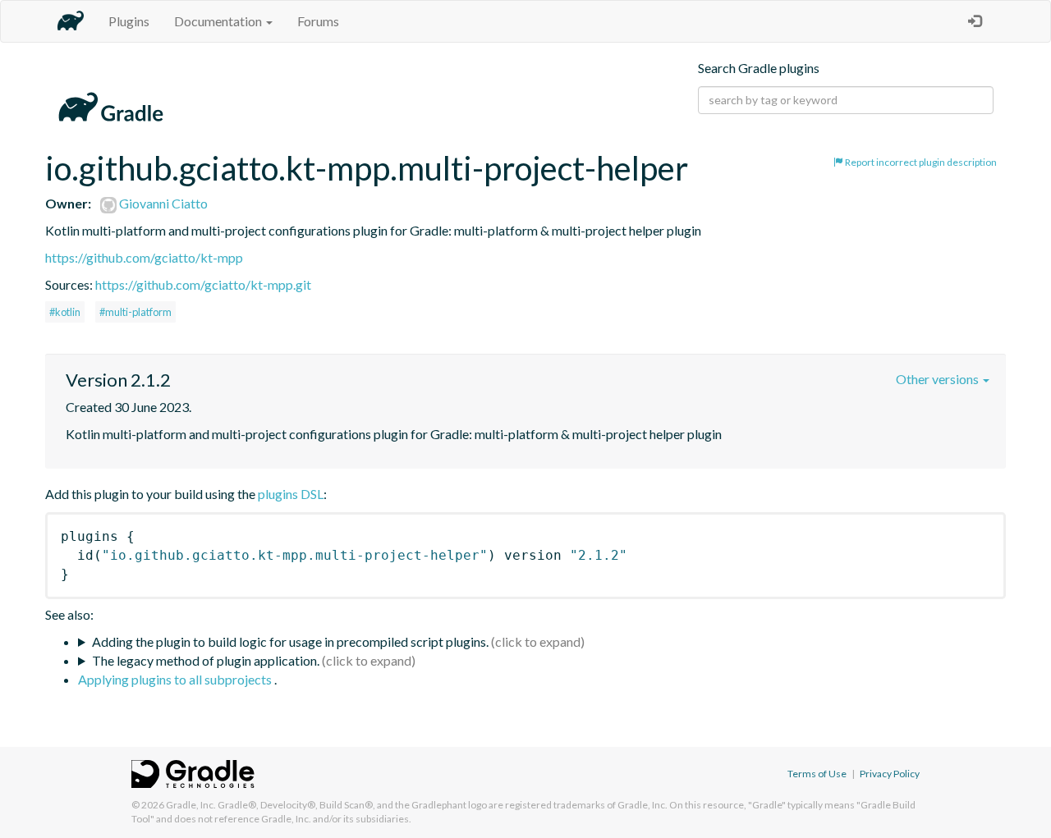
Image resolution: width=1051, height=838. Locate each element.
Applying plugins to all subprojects (176, 679)
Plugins (128, 21)
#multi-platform (135, 311)
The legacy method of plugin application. (205, 660)
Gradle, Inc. (191, 805)
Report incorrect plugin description (920, 162)
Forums (318, 21)
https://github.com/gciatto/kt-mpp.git (203, 284)
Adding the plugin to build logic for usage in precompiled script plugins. (290, 641)
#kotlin (64, 311)
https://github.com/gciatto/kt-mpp (144, 257)
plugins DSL (291, 493)
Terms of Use (817, 773)
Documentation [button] (219, 21)
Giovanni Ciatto (162, 203)
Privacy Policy (890, 773)
